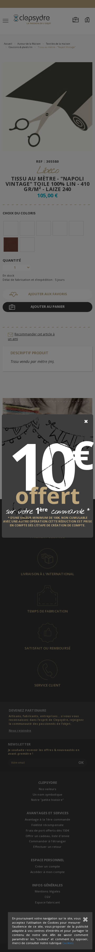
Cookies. (68, 943)
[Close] (86, 421)
